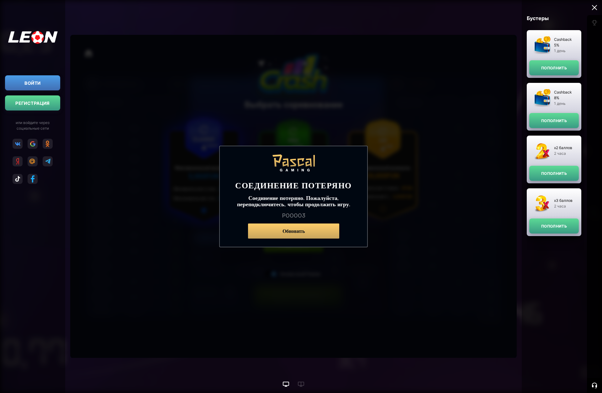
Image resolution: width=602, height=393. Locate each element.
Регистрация (32, 103)
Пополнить (554, 68)
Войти (32, 83)
